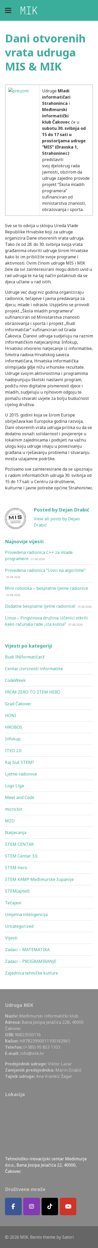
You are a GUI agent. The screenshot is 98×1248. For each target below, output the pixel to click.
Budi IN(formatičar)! (24, 657)
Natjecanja (15, 832)
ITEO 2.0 (13, 750)
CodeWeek (15, 680)
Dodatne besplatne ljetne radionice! (40, 606)
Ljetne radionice (21, 774)
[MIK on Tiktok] (50, 1206)
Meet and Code (19, 797)
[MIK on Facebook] (13, 1206)
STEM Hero (16, 868)
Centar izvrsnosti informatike (34, 668)
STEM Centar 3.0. (21, 856)
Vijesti (11, 938)
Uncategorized (19, 926)
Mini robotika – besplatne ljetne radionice (46, 588)
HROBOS (13, 727)
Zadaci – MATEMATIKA (27, 949)
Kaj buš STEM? (19, 762)
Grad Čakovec (18, 704)
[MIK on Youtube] (68, 1206)
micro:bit (13, 809)
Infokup (13, 739)
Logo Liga (14, 786)
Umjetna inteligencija (26, 914)
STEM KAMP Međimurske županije (39, 879)
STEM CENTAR (19, 844)
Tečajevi (13, 903)
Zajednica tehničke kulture (31, 973)
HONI (10, 715)
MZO (10, 821)
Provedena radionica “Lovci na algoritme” (45, 570)
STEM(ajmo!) (17, 891)
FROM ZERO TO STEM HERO (32, 692)
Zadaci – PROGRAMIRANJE (30, 961)
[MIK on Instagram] (31, 1206)
